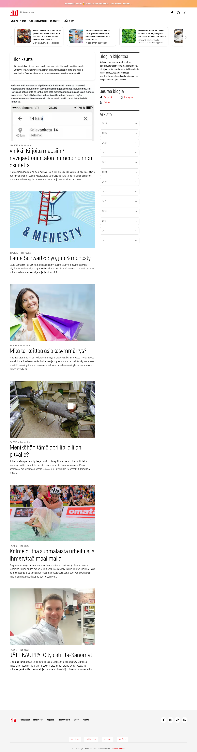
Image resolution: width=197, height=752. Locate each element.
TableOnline (91, 739)
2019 (104, 182)
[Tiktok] (184, 12)
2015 (104, 221)
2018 (104, 192)
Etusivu (14, 21)
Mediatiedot (38, 720)
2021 (104, 162)
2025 (104, 123)
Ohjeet (76, 720)
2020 (104, 172)
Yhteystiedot (25, 720)
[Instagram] (178, 12)
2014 (104, 231)
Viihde (23, 21)
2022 (104, 152)
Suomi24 (107, 739)
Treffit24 (122, 739)
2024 (104, 133)
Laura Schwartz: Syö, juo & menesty (50, 258)
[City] (13, 720)
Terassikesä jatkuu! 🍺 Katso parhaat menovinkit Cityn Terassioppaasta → (98, 4)
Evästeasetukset (118, 749)
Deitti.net (75, 739)
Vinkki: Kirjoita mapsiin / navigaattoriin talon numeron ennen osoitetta (51, 158)
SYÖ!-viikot (69, 21)
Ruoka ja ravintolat (38, 21)
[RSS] (184, 720)
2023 (104, 143)
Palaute (85, 720)
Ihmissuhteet (55, 21)
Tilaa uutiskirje (64, 720)
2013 (104, 240)
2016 (104, 211)
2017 (104, 201)
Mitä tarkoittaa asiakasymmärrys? (48, 351)
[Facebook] (172, 12)
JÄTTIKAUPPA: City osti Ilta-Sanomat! (52, 655)
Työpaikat (50, 720)
